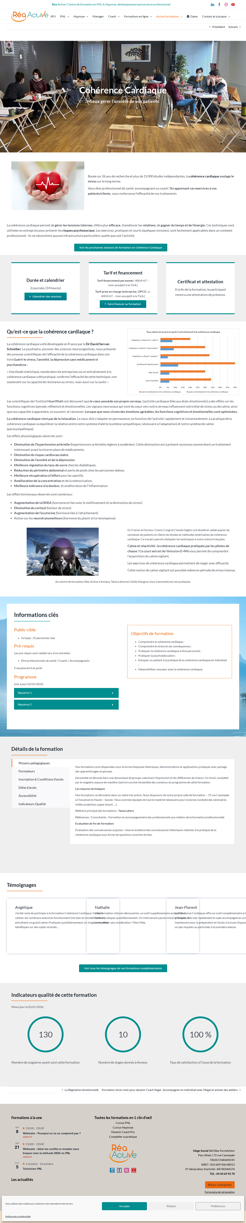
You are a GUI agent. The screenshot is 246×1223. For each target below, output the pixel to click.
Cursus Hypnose (123, 1127)
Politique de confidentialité (18, 1216)
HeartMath (55, 401)
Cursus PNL (123, 1122)
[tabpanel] (152, 801)
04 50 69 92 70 (225, 1173)
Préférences (218, 1206)
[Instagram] (126, 1170)
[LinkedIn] (112, 1170)
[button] (66, 693)
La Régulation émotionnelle (82, 1089)
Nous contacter (220, 1185)
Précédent (218, 26)
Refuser (171, 1206)
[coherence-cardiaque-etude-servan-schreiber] (183, 330)
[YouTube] (133, 1170)
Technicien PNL (32, 1168)
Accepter (124, 1206)
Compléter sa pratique (123, 1136)
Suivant (233, 26)
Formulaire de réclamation (220, 1191)
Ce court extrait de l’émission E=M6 (164, 551)
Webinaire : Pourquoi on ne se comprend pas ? (52, 1133)
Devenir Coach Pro (123, 1132)
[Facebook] (119, 1170)
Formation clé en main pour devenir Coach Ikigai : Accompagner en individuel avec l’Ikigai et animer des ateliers (170, 1089)
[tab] (41, 763)
